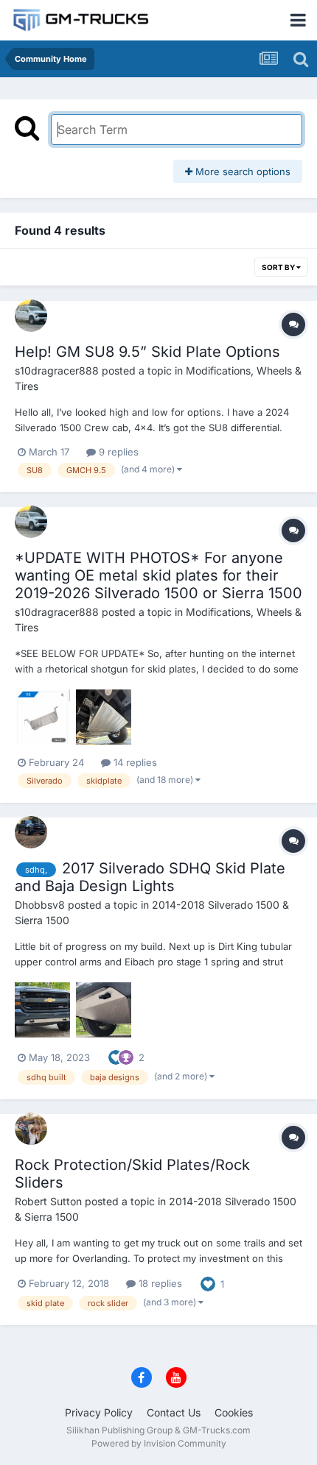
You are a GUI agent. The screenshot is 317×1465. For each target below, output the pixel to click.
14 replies (134, 762)
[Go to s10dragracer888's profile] (31, 315)
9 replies (117, 452)
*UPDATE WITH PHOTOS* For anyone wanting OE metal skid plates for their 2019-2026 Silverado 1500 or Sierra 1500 (158, 575)
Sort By (279, 267)
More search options (241, 171)
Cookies (234, 1412)
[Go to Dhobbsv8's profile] (31, 832)
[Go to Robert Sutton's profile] (31, 1129)
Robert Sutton (48, 1201)
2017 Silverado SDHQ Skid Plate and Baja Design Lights (150, 877)
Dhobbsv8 (40, 904)
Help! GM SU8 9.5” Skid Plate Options (147, 352)
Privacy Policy (99, 1412)
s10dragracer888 (57, 370)
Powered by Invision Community (158, 1443)
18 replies (159, 1283)
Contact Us (174, 1412)
